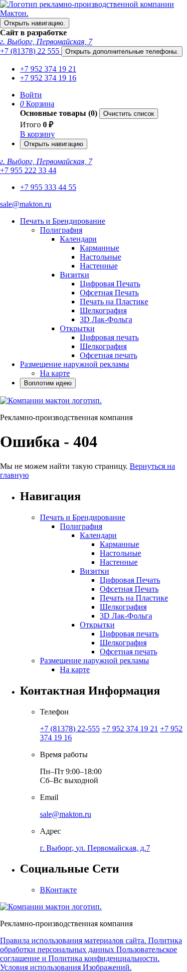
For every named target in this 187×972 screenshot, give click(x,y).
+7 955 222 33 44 (28, 170)
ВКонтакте (58, 889)
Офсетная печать (108, 355)
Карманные (99, 248)
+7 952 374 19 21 (48, 69)
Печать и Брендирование (62, 221)
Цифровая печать (109, 337)
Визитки (74, 274)
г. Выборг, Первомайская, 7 (46, 41)
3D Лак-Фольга (106, 319)
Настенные (99, 266)
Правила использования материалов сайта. (74, 940)
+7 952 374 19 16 (48, 78)
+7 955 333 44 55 (48, 187)
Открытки (77, 328)
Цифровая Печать (110, 283)
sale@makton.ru (25, 204)
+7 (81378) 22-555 (70, 728)
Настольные (100, 257)
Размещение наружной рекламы (74, 364)
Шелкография (103, 310)
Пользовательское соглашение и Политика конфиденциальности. (88, 954)
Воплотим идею (48, 383)
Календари (78, 239)
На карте (55, 373)
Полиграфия (61, 230)
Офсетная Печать (109, 292)
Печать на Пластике (114, 301)
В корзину (37, 134)
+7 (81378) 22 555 (30, 51)
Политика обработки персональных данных (91, 945)
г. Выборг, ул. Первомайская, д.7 (95, 848)
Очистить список (128, 113)
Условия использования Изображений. (66, 967)
